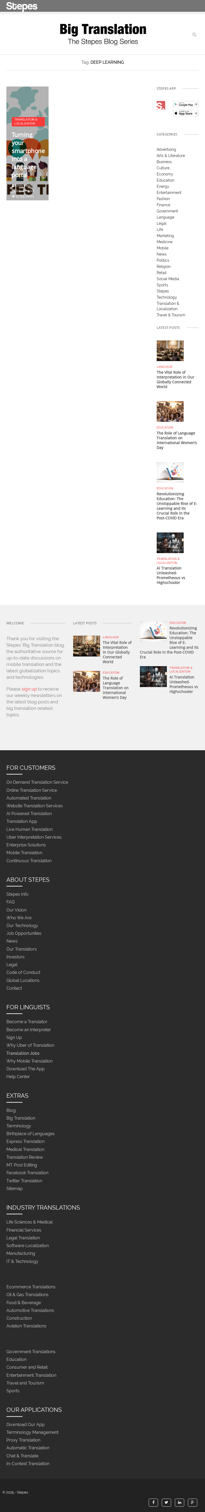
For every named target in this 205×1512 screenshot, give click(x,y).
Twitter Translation (24, 1180)
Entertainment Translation (31, 1375)
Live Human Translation (29, 829)
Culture (163, 168)
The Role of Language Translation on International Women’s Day (177, 440)
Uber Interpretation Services (34, 837)
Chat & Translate (22, 1455)
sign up (29, 689)
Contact (14, 988)
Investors (15, 956)
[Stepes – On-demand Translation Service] (21, 6)
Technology (167, 297)
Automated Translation (28, 798)
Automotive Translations (30, 1310)
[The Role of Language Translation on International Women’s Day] (170, 411)
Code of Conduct (23, 972)
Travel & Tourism (171, 315)
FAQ (10, 902)
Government (167, 211)
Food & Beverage (23, 1302)
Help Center (18, 1076)
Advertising (166, 149)
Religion (164, 266)
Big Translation (20, 1118)
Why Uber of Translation (30, 1045)
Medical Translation (25, 1149)
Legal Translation (23, 1237)
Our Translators (21, 949)
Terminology (18, 1125)
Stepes (163, 291)
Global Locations (23, 980)
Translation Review (24, 1157)
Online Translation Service (31, 790)
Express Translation (25, 1141)
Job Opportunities (24, 933)
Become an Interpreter (28, 1029)
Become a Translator (27, 1022)
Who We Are (18, 917)
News (162, 254)
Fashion (163, 199)
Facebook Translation (27, 1173)
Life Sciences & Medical (29, 1222)
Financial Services (23, 1230)
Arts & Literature (171, 155)
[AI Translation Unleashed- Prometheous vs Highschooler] (170, 542)
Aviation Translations (26, 1326)
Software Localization (27, 1245)
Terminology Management (32, 1432)
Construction (19, 1318)
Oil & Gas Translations (27, 1294)
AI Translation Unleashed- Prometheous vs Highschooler (171, 575)
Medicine (164, 242)
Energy (163, 186)
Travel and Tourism (25, 1383)
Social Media (168, 279)
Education (165, 180)
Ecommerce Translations (31, 1287)
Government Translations (31, 1351)
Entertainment (169, 192)
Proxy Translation (23, 1440)
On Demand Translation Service (37, 782)
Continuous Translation (29, 860)
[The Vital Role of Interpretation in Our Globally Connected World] (170, 350)
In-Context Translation (27, 1463)
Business (164, 162)
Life (160, 229)
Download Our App (25, 1424)
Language (165, 217)
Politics (163, 260)
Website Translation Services (34, 805)
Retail (162, 273)
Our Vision (16, 910)
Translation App (21, 821)
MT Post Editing (21, 1165)
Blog (11, 1110)
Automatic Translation (27, 1448)
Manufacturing (20, 1253)
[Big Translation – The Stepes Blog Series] (102, 34)
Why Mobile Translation (29, 1061)
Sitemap (14, 1188)
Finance (163, 205)
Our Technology (22, 925)
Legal (162, 223)
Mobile (162, 248)
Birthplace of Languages (30, 1133)
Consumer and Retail (27, 1367)
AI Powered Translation (29, 813)
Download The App (25, 1068)
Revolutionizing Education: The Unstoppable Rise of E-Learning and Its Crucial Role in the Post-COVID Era (177, 505)
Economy (165, 174)
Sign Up (14, 1037)
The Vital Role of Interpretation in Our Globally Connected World (175, 379)
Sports (162, 285)
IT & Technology (22, 1261)
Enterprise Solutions (26, 845)
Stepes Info (17, 894)
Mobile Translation (24, 853)
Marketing (165, 236)
